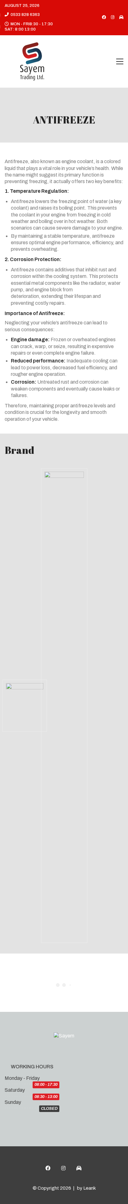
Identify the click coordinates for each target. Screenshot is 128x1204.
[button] (119, 61)
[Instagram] (63, 1168)
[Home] (79, 1168)
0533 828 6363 (25, 14)
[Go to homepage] (33, 61)
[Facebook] (48, 1168)
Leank (89, 1188)
